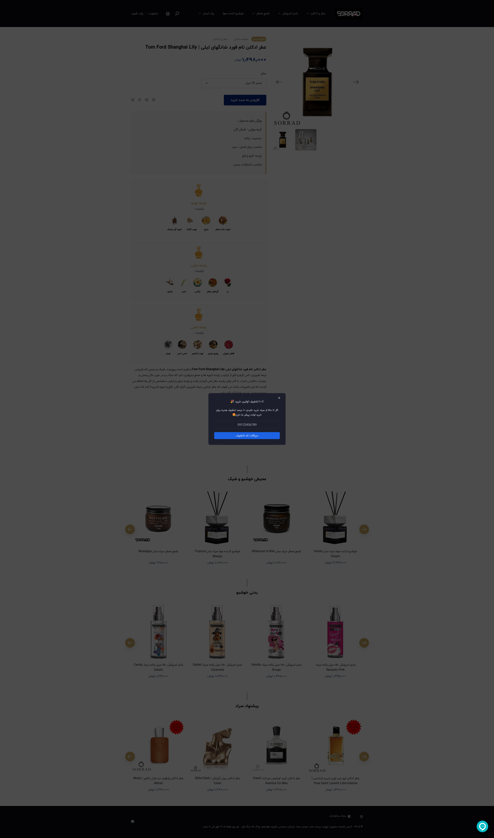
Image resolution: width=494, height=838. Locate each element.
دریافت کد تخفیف (247, 435)
